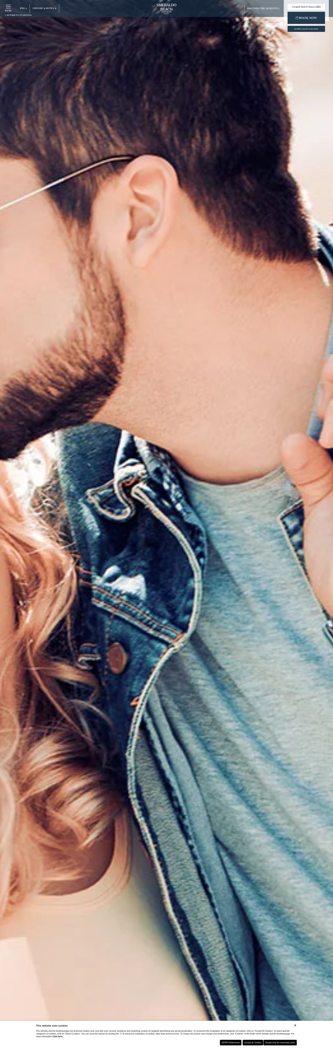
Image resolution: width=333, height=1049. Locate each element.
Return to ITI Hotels (19, 15)
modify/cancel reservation (306, 29)
